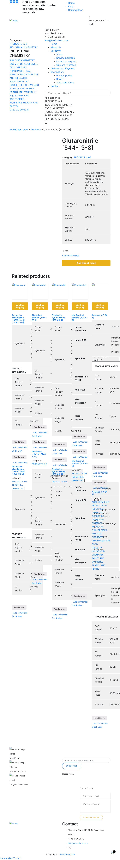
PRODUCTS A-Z (18, 43)
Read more (19, 442)
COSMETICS (17, 63)
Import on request (66, 61)
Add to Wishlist (20, 447)
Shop (59, 54)
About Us (55, 47)
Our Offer (55, 50)
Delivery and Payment (62, 68)
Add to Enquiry (20, 306)
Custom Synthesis (66, 64)
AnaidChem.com (67, 854)
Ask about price (86, 263)
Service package (65, 57)
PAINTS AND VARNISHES (23, 92)
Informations (57, 71)
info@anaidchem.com (56, 40)
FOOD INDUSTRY (19, 81)
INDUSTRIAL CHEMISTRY (24, 47)
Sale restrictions (65, 82)
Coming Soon (75, 9)
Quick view (17, 451)
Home (71, 2)
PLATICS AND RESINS (22, 88)
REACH (60, 79)
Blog (70, 6)
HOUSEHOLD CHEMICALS (24, 85)
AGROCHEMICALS (20, 74)
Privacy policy (64, 75)
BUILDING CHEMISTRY (22, 60)
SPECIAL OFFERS (19, 109)
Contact (54, 86)
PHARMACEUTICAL (20, 70)
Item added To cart (10, 858)
